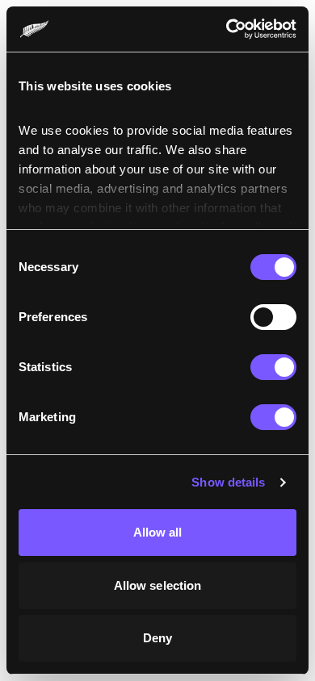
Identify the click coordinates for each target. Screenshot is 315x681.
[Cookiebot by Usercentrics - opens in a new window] (226, 29)
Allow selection (158, 585)
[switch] (273, 317)
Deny (157, 638)
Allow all (158, 532)
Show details (228, 482)
